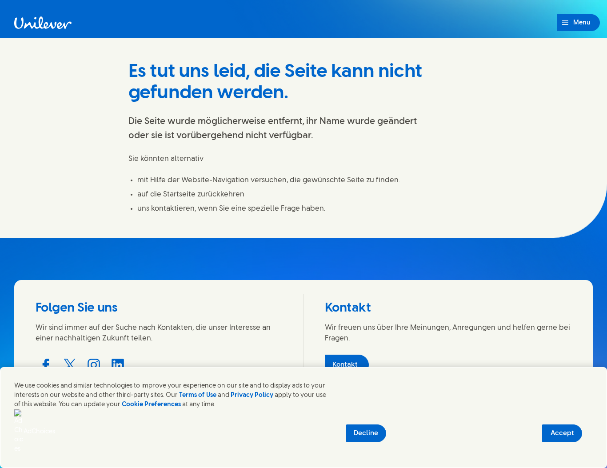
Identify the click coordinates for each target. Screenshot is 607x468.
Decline (366, 433)
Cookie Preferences (151, 404)
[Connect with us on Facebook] (46, 365)
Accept (562, 433)
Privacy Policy (252, 395)
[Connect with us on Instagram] (94, 365)
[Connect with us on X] (70, 365)
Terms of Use (197, 395)
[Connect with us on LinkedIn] (118, 365)
